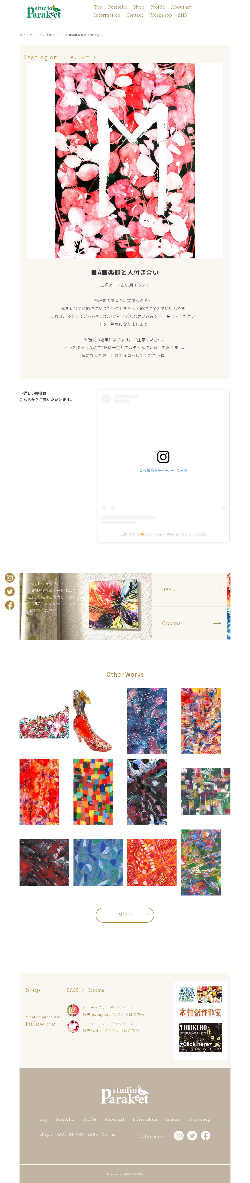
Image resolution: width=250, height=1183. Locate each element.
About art (181, 7)
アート (60, 35)
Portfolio (117, 7)
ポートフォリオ (41, 35)
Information (107, 15)
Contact (134, 15)
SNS (182, 15)
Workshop (160, 15)
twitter (10, 591)
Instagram (10, 578)
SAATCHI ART (70, 1134)
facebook (10, 605)
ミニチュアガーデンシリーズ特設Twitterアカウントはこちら (111, 1027)
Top (98, 7)
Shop (139, 7)
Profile (157, 7)
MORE (125, 915)
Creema (96, 990)
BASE (73, 990)
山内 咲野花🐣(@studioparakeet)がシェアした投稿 (163, 534)
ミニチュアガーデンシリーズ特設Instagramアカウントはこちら (114, 1011)
